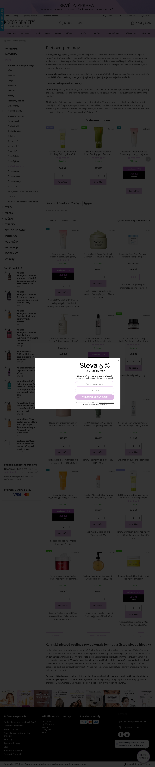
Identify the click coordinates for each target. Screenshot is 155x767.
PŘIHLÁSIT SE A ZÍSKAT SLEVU (95, 397)
